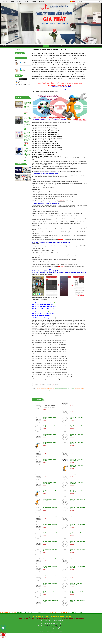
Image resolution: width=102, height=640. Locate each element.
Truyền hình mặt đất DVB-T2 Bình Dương (29, 612)
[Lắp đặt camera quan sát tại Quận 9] (37, 544)
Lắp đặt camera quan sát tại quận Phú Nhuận (77, 575)
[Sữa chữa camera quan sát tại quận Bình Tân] (37, 462)
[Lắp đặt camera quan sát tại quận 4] (65, 519)
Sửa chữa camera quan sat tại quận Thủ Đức (76, 474)
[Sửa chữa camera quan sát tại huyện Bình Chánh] (37, 485)
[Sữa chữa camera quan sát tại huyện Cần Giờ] (65, 493)
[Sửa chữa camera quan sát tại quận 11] (65, 445)
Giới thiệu (26, 1)
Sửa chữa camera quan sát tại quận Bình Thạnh (76, 460)
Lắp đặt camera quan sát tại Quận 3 (50, 517)
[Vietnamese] (71, 1)
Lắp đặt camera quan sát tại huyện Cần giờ (77, 601)
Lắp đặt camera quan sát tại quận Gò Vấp (50, 575)
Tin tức (12, 1)
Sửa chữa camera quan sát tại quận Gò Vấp (76, 466)
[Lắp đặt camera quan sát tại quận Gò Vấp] (37, 577)
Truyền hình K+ (4, 45)
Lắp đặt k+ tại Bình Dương (8, 612)
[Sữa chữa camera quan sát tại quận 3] (65, 412)
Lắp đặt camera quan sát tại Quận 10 (77, 542)
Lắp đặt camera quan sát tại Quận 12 (77, 550)
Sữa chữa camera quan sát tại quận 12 (49, 443)
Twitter (49, 384)
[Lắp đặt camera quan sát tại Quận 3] (37, 519)
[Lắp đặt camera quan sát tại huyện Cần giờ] (65, 603)
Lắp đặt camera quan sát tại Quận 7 (50, 533)
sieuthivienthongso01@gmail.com (53, 626)
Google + (43, 384)
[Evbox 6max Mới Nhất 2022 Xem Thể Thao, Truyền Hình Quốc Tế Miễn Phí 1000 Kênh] (19, 119)
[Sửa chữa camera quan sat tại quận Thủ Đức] (65, 476)
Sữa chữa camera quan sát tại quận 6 (49, 426)
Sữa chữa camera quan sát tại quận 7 (76, 426)
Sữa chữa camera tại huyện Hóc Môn (50, 491)
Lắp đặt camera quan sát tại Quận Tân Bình (77, 559)
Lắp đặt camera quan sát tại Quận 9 (50, 542)
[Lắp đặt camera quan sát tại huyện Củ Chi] (37, 603)
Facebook (36, 384)
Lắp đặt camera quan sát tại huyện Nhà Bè (50, 592)
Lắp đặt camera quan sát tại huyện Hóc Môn (77, 592)
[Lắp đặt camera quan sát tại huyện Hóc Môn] (65, 594)
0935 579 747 (24, 63)
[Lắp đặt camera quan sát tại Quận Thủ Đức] (37, 586)
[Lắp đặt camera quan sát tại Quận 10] (65, 544)
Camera (46, 45)
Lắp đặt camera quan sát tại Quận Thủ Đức (50, 584)
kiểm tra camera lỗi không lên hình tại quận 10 (65, 388)
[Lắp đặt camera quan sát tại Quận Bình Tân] (37, 569)
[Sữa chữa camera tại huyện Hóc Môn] (37, 493)
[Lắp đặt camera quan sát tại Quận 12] (65, 552)
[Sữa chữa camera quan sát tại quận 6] (37, 428)
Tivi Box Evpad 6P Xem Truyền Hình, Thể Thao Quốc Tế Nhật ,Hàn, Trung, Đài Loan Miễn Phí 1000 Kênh (27, 136)
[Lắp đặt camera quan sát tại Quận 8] (65, 535)
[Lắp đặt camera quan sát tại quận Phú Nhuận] (65, 577)
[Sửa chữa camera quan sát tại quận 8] (37, 437)
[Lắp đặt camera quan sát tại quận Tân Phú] (37, 561)
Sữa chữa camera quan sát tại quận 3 (76, 409)
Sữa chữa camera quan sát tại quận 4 (49, 418)
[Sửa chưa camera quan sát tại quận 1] (37, 406)
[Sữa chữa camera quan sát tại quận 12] (37, 445)
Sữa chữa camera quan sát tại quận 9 (76, 435)
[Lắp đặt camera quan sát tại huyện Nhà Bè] (37, 594)
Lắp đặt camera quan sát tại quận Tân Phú (50, 559)
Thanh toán (41, 1)
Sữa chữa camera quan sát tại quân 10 (45, 388)
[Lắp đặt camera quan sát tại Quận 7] (37, 535)
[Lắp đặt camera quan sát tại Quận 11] (37, 552)
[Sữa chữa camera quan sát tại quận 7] (65, 428)
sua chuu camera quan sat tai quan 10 (49, 390)
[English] (74, 1)
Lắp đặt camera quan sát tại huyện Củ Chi (50, 601)
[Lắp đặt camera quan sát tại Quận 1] (37, 510)
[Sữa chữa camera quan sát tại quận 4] (37, 420)
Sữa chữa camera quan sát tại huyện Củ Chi (49, 500)
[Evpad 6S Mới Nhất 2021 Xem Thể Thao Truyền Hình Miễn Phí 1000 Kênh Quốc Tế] (19, 151)
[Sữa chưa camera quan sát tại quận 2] (65, 404)
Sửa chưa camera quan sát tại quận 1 (49, 403)
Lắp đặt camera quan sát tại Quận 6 (77, 525)
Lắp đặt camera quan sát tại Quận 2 (77, 508)
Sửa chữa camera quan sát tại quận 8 (49, 435)
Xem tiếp (44, 409)
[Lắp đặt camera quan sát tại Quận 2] (65, 510)
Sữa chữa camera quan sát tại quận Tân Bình (49, 452)
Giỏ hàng (34, 1)
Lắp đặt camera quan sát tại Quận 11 (50, 550)
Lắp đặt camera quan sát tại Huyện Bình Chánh (76, 584)
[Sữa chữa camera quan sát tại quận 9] (65, 437)
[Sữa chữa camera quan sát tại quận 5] (65, 420)
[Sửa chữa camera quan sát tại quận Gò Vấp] (65, 468)
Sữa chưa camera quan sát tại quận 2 (76, 403)
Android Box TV (38, 45)
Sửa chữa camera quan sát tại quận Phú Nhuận (49, 474)
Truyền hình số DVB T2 (27, 45)
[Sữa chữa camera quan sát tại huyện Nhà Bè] (65, 485)
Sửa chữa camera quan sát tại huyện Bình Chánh (49, 483)
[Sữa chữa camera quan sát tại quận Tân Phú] (65, 454)
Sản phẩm (19, 1)
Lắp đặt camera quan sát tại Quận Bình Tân (50, 567)
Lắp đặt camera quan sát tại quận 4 (77, 517)
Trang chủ (5, 1)
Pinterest (56, 384)
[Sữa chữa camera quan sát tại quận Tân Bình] (37, 454)
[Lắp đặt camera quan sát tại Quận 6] (65, 527)
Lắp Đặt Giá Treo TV (55, 45)
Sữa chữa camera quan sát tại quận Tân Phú (76, 452)
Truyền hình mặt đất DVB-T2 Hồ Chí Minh (54, 612)
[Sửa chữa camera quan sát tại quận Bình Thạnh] (65, 460)
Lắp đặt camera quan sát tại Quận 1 (50, 508)
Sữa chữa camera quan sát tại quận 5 (76, 418)
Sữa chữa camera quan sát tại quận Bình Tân (49, 460)
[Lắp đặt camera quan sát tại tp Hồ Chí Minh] (65, 502)
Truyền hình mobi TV (15, 45)
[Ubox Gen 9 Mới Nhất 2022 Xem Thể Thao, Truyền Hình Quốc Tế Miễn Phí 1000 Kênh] (19, 104)
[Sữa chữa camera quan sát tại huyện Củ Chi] (37, 502)
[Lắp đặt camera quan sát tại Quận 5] (37, 527)
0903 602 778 (24, 70)
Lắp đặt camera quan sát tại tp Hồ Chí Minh (77, 500)
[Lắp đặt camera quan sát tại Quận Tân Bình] (65, 561)
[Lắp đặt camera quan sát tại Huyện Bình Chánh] (65, 586)
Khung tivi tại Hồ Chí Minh (76, 612)
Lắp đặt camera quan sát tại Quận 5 (50, 525)
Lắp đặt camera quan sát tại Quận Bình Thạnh (77, 567)
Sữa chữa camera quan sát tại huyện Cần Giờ (76, 491)
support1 (24, 62)
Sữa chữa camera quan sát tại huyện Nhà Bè (76, 483)
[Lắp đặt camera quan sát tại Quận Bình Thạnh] (65, 569)
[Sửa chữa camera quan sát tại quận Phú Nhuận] (37, 476)
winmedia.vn (60, 631)
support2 (24, 69)
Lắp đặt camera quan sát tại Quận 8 (77, 533)
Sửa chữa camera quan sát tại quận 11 (76, 443)
